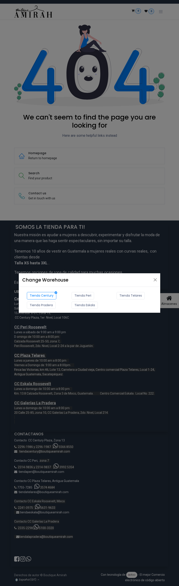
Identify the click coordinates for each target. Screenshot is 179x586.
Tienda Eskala (84, 305)
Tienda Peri (82, 295)
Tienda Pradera (41, 305)
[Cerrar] (155, 280)
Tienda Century (41, 295)
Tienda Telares (130, 295)
